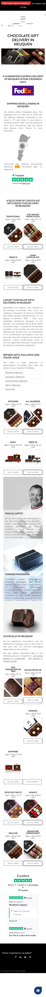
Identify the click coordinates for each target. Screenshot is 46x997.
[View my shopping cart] (2, 25)
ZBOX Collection (13, 385)
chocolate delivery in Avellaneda (23, 657)
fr (12, 26)
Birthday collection (14, 372)
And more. (10, 389)
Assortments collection (16, 380)
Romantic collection (15, 376)
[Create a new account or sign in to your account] (45, 15)
